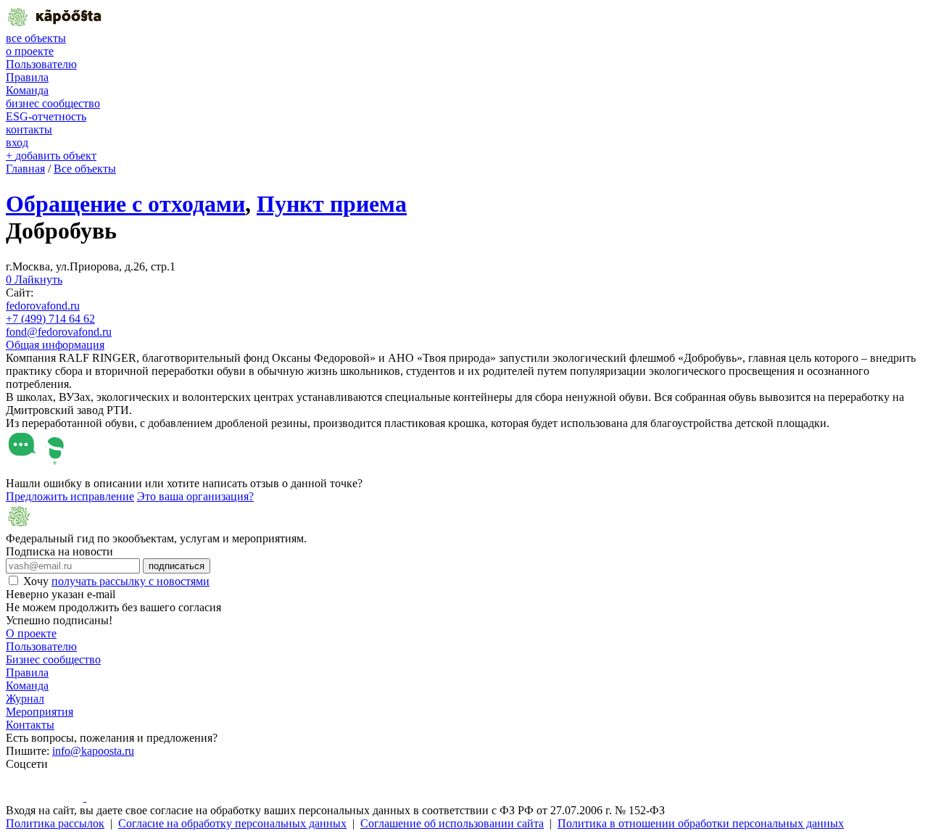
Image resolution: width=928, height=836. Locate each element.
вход (17, 142)
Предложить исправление (70, 496)
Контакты (30, 725)
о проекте (30, 51)
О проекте (31, 633)
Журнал (25, 698)
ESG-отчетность (46, 116)
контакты (29, 129)
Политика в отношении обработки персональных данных (701, 823)
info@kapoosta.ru (93, 751)
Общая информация (55, 345)
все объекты (36, 38)
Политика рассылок (55, 823)
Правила (27, 77)
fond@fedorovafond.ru (59, 332)
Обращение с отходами (125, 204)
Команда (27, 90)
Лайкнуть (34, 279)
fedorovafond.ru (43, 305)
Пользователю (41, 64)
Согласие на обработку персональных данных (232, 823)
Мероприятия (39, 711)
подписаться (176, 565)
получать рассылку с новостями (130, 581)
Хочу (116, 581)
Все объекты (85, 168)
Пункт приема (332, 204)
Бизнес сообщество (53, 659)
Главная (25, 168)
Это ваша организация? (195, 496)
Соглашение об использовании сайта (452, 823)
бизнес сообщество (53, 103)
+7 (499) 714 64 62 (50, 319)
